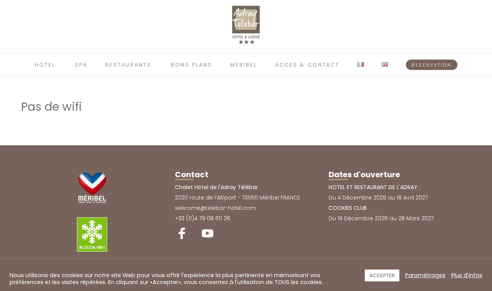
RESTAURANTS (128, 64)
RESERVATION (432, 65)
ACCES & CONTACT (307, 64)
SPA (81, 64)
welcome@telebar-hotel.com (215, 208)
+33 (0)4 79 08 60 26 (202, 218)
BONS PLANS (191, 64)
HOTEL (45, 64)
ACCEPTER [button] (382, 275)
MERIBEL (243, 64)
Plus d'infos (466, 275)
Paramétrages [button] (425, 275)
